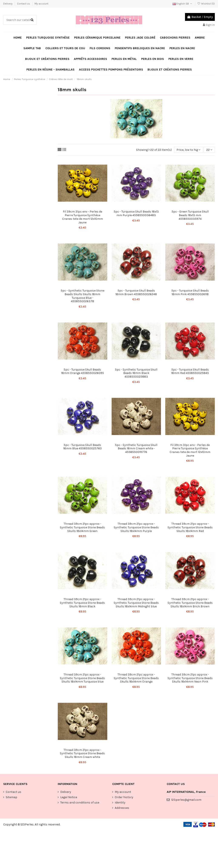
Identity (120, 802)
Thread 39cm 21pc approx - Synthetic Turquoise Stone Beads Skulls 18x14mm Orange (136, 678)
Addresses (122, 808)
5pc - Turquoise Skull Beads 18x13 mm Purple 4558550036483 (136, 213)
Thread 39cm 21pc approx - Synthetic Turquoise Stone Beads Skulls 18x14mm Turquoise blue (82, 678)
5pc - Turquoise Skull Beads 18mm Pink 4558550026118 (190, 292)
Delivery (8, 3)
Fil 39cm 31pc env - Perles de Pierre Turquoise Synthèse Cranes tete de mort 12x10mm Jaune (82, 217)
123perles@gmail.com (186, 800)
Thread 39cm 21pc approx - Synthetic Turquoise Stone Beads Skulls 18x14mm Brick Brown (190, 602)
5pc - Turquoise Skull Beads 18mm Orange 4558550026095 (82, 371)
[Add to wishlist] (79, 206)
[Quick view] (85, 206)
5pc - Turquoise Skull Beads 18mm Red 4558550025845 (190, 371)
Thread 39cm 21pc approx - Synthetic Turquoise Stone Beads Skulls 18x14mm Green (82, 527)
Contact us (24, 3)
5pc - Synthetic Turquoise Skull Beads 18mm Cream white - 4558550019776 (136, 448)
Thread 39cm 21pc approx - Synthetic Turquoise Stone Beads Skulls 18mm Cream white (82, 753)
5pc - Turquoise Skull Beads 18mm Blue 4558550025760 (82, 446)
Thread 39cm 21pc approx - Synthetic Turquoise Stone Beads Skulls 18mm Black (82, 602)
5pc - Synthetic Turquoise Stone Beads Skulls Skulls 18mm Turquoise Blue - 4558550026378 (82, 296)
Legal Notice (68, 797)
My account (41, 3)
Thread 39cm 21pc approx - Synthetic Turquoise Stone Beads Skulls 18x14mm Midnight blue (136, 602)
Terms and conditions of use (79, 802)
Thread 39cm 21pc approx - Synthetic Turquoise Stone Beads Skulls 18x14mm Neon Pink (190, 678)
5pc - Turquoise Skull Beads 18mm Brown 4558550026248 (136, 292)
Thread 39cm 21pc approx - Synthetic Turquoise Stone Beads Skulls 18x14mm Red (190, 527)
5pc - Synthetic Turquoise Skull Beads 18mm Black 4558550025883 (136, 373)
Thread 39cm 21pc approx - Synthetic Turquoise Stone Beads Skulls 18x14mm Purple (136, 527)
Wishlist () (208, 3)
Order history (124, 797)
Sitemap (11, 797)
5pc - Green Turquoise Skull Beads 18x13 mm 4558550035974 (190, 215)
